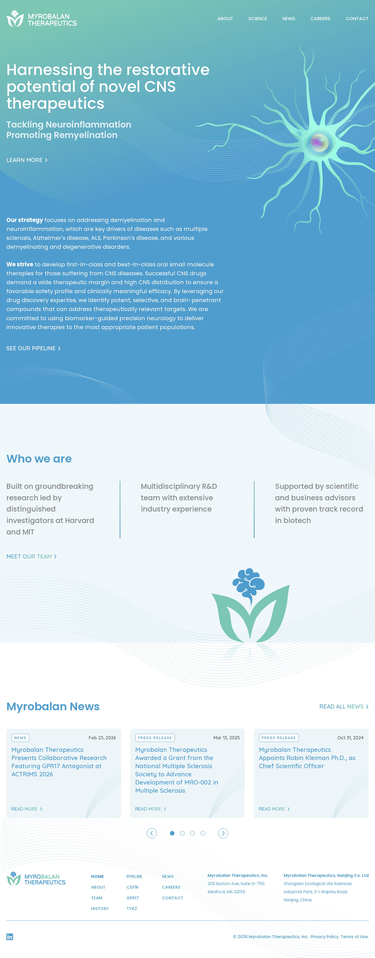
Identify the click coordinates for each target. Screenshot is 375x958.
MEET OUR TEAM (29, 556)
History (100, 908)
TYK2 (132, 908)
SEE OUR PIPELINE (31, 348)
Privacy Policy (325, 937)
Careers (320, 18)
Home (97, 876)
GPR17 (133, 898)
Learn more (24, 160)
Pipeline (135, 876)
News (288, 18)
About (225, 18)
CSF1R (133, 887)
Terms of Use (354, 937)
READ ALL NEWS (341, 706)
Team (96, 898)
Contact (357, 18)
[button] (152, 833)
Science (257, 18)
